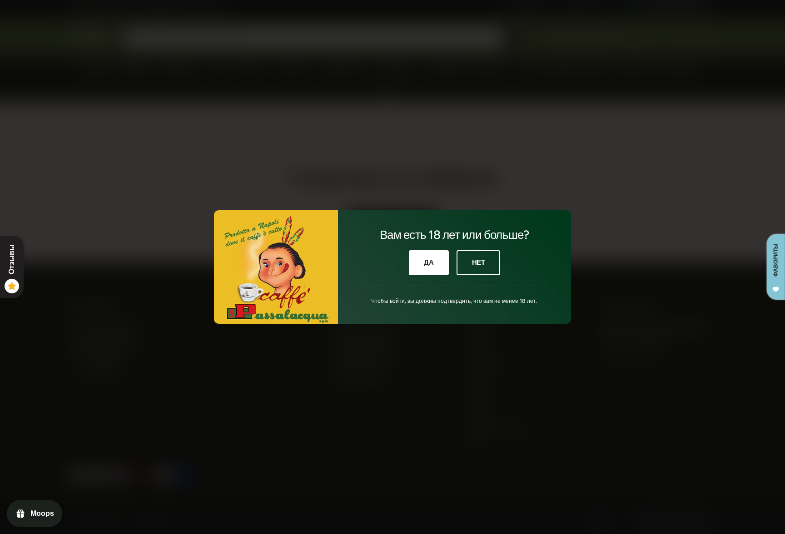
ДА (429, 262)
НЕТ (478, 262)
